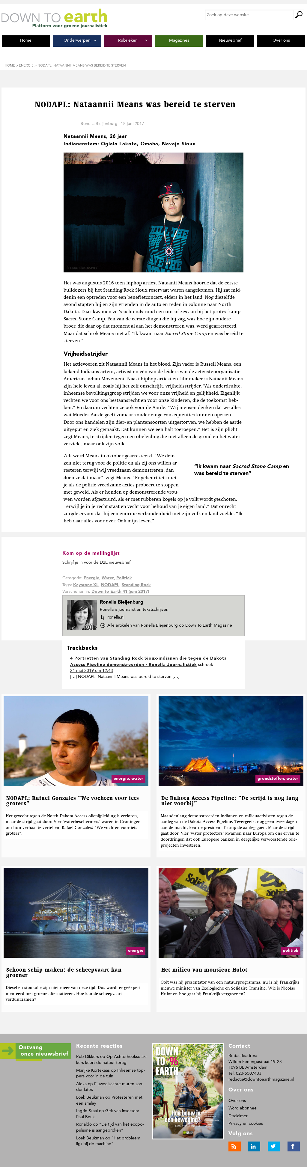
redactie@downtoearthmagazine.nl (261, 1079)
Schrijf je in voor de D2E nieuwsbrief (96, 562)
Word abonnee (242, 1108)
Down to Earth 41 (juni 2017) (120, 591)
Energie (91, 578)
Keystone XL (86, 585)
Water (108, 578)
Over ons (237, 1100)
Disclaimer (238, 1115)
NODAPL (110, 585)
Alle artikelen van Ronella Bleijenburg (169, 625)
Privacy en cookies (245, 1123)
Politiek (124, 578)
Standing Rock (136, 585)
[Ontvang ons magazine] (35, 1060)
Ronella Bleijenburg (99, 123)
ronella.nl (115, 617)
